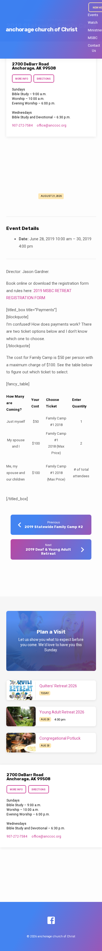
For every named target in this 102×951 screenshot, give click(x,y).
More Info (21, 78)
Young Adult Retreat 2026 (61, 712)
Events (93, 15)
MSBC (92, 38)
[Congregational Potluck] (21, 742)
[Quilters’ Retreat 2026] (21, 690)
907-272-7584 (22, 125)
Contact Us (94, 48)
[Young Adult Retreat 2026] (21, 716)
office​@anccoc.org (51, 125)
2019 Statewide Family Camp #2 (53, 527)
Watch (93, 22)
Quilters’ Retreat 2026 (58, 686)
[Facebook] (51, 920)
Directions (44, 78)
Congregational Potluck (60, 738)
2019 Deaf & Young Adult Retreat (48, 551)
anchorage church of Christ (42, 29)
